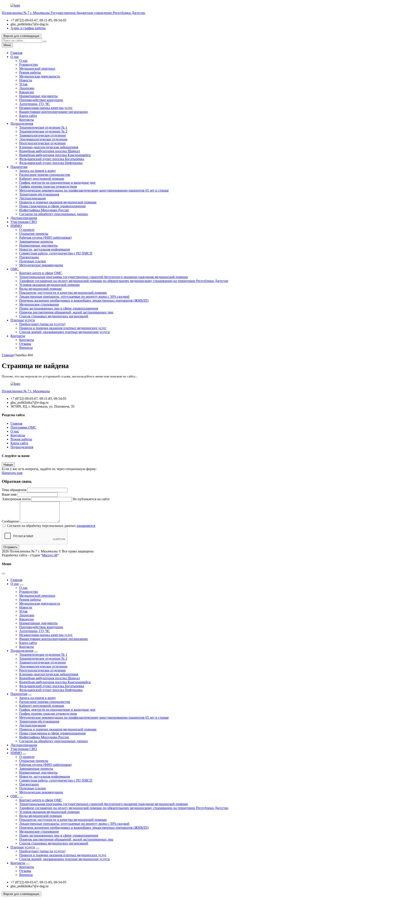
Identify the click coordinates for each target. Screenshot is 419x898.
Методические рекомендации (41, 265)
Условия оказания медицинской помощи (49, 285)
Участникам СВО (23, 222)
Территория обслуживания (39, 194)
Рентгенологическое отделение (42, 143)
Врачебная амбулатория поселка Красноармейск (55, 155)
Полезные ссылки (32, 261)
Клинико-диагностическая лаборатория (48, 147)
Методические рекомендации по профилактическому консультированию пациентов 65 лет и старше (94, 190)
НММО (16, 226)
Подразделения (21, 123)
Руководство (28, 64)
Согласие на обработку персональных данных (53, 214)
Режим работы (30, 72)
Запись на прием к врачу (37, 171)
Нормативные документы (38, 96)
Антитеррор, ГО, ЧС (34, 104)
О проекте (26, 230)
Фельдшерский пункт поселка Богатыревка (51, 159)
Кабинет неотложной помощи (41, 178)
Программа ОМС (23, 427)
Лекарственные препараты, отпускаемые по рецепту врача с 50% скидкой (74, 296)
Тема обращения (14, 490)
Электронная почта (16, 499)
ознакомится (86, 526)
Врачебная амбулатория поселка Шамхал (49, 151)
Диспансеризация (32, 198)
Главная (16, 53)
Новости (25, 80)
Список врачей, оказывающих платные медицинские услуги (64, 332)
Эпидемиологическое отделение (43, 139)
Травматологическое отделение (42, 135)
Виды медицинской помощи (40, 289)
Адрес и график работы (28, 28)
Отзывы (25, 344)
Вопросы (26, 348)
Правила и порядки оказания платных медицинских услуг (62, 328)
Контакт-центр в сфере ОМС (40, 273)
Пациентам (18, 167)
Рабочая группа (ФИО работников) (45, 237)
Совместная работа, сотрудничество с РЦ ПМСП (55, 253)
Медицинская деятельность (39, 76)
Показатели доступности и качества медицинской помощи (63, 292)
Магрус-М (49, 555)
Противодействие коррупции (41, 100)
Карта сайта (28, 116)
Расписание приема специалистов (44, 174)
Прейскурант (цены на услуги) (42, 324)
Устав (23, 84)
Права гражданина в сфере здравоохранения (52, 206)
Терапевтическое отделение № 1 (43, 127)
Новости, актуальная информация (44, 249)
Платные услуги (22, 320)
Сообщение (10, 521)
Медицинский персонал (37, 68)
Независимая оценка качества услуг (46, 108)
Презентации (29, 257)
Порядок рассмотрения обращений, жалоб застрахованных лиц (66, 312)
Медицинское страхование (39, 304)
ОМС (14, 269)
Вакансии (26, 92)
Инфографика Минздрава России (44, 210)
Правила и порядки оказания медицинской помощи (57, 202)
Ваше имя (9, 494)
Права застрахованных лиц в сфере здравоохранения (58, 308)
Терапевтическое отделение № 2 (43, 131)
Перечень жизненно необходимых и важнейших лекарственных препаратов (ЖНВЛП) (84, 300)
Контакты (26, 119)
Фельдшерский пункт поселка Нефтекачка (50, 163)
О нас (14, 57)
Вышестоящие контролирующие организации (53, 112)
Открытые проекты (33, 233)
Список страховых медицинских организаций (53, 316)
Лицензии (26, 88)
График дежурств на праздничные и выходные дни (57, 182)
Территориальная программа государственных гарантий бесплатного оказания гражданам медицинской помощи (103, 277)
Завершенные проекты (36, 241)
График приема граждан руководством (48, 186)
